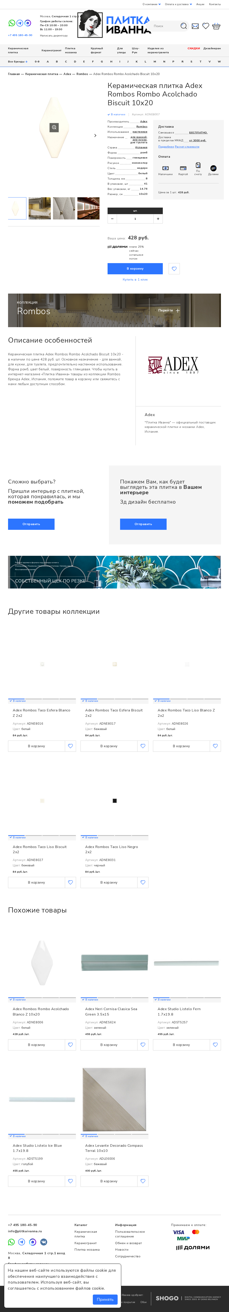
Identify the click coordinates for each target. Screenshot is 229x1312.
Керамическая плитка (41, 74)
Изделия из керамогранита (158, 50)
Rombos (82, 74)
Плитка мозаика (71, 50)
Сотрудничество (127, 1256)
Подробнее (166, 146)
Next (95, 135)
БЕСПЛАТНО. (198, 132)
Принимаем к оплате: (188, 1225)
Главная (14, 74)
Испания (141, 147)
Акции (200, 4)
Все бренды (18, 61)
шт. (135, 211)
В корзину (135, 268)
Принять (105, 1299)
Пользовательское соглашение (130, 1234)
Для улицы (121, 50)
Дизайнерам (212, 48)
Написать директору (54, 35)
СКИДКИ (194, 48)
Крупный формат (97, 50)
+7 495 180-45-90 (20, 35)
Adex (67, 74)
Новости (121, 1250)
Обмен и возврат (128, 1243)
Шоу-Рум (135, 50)
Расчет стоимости (187, 146)
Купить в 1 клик (135, 279)
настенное (140, 131)
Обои (143, 1302)
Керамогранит (51, 50)
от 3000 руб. (197, 140)
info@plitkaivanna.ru (25, 1231)
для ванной (138, 137)
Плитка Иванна (114, 24)
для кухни (140, 140)
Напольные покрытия (122, 1302)
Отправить (31, 524)
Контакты (215, 4)
